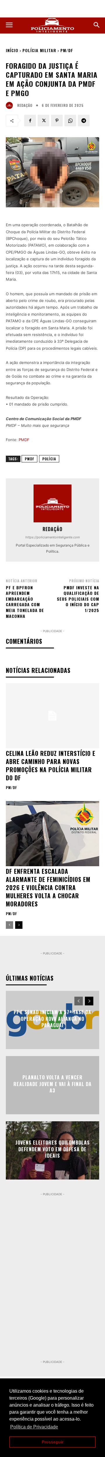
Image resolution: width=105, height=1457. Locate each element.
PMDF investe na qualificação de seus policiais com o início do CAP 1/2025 (78, 598)
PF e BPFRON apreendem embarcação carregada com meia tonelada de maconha (25, 601)
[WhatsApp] (70, 120)
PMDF (24, 439)
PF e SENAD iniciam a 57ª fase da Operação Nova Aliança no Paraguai (52, 1019)
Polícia (49, 458)
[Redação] (11, 105)
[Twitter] (43, 120)
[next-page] (18, 925)
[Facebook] (30, 120)
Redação (24, 105)
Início (12, 50)
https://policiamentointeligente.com (52, 537)
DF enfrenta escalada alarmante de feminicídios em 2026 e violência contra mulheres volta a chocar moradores (48, 887)
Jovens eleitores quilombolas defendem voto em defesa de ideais (52, 1149)
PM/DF (66, 50)
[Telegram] (84, 120)
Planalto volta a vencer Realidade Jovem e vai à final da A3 (52, 1084)
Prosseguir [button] (52, 1442)
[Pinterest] (57, 120)
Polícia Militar (39, 50)
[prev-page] (9, 925)
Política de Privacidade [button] (34, 1426)
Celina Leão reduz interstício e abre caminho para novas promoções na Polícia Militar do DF (50, 765)
